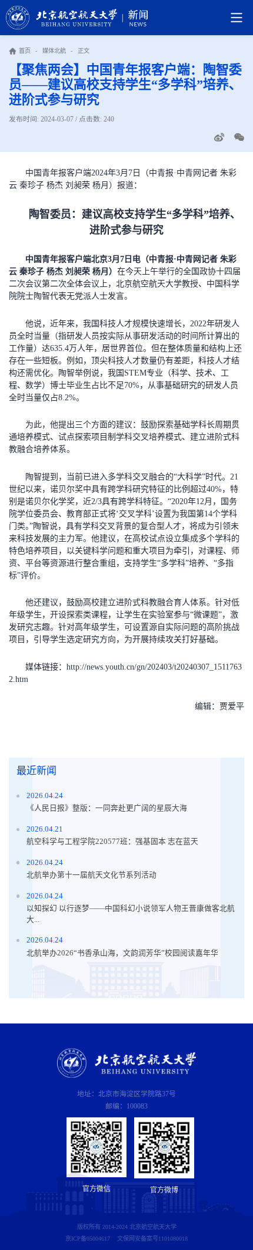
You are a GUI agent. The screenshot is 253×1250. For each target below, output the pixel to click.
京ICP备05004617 (87, 1238)
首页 (25, 51)
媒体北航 (54, 51)
